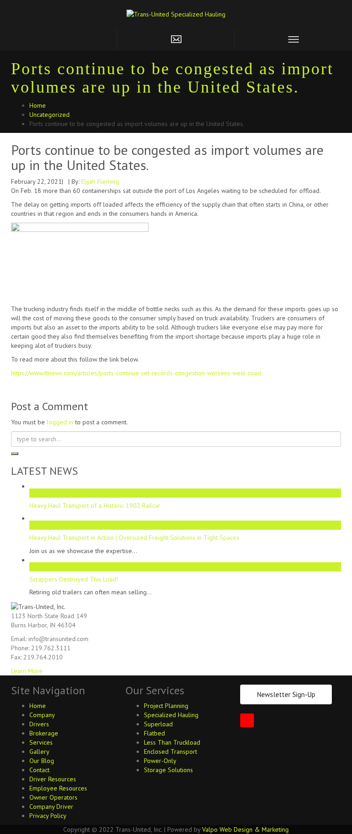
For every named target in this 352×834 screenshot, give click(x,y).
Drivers (39, 724)
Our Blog (41, 761)
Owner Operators (53, 797)
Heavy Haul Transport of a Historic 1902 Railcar (94, 505)
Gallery (39, 751)
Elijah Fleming (100, 181)
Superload (158, 724)
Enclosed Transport (170, 751)
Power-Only (160, 761)
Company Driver (51, 806)
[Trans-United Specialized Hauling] (176, 13)
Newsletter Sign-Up (286, 694)
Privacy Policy (47, 816)
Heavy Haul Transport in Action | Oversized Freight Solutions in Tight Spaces (134, 537)
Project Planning (166, 706)
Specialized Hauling (171, 715)
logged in (60, 422)
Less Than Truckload (172, 742)
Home (37, 105)
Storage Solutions (168, 770)
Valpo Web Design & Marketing (245, 829)
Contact (39, 770)
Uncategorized (49, 114)
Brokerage (43, 733)
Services (41, 742)
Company (42, 715)
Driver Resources (52, 779)
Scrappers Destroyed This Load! (73, 579)
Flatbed (154, 733)
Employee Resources (58, 788)
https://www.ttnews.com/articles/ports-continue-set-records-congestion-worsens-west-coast (136, 373)
